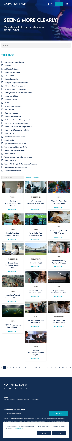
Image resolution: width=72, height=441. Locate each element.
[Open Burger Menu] (67, 4)
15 (51, 367)
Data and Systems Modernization (16, 89)
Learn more (12, 209)
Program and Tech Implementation (16, 130)
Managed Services (11, 113)
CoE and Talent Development (14, 86)
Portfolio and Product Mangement (16, 123)
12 (40, 367)
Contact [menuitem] (12, 399)
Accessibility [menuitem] (35, 399)
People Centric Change (12, 116)
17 (59, 367)
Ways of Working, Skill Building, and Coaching (20, 164)
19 (67, 367)
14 (47, 367)
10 (32, 367)
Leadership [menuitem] (19, 399)
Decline (59, 433)
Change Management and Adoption (16, 82)
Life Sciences (9, 110)
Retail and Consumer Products (15, 137)
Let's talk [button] (59, 4)
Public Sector (9, 133)
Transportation (9, 154)
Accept (44, 433)
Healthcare (8, 103)
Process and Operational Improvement (18, 126)
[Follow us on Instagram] (21, 388)
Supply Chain (9, 140)
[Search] (51, 4)
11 (36, 367)
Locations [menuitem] (27, 399)
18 (63, 367)
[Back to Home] (15, 4)
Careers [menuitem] (6, 399)
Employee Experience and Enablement (18, 93)
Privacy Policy (19, 428)
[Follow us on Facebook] (10, 388)
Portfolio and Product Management (16, 120)
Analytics (7, 65)
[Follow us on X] (5, 388)
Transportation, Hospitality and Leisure (18, 157)
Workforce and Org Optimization (15, 167)
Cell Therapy (9, 76)
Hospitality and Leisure (12, 106)
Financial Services (11, 99)
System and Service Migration (15, 143)
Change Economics (11, 79)
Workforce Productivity (12, 171)
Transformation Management (15, 150)
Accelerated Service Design (14, 62)
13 (44, 367)
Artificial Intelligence (11, 69)
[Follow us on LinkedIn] (15, 388)
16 (55, 367)
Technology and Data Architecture (16, 147)
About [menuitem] (6, 397)
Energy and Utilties (11, 96)
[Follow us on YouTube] (25, 388)
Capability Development (12, 72)
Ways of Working (10, 160)
